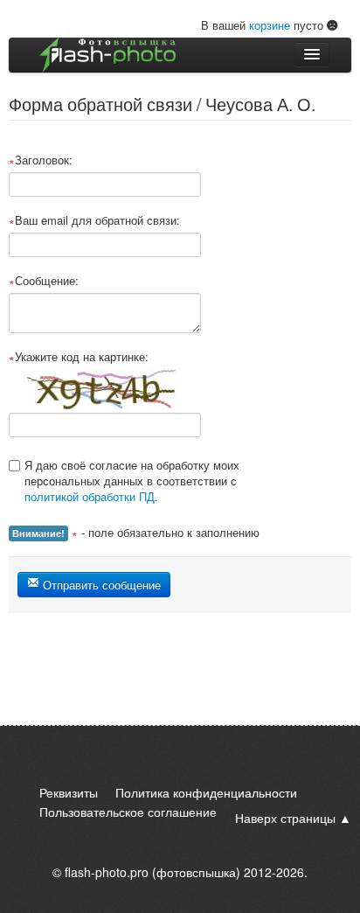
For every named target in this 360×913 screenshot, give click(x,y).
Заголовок (42, 160)
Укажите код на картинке (80, 357)
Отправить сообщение (100, 584)
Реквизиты (68, 792)
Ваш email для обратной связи (96, 220)
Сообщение (45, 281)
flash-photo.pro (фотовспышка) (152, 872)
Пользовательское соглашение (128, 811)
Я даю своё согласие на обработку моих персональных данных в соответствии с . (131, 480)
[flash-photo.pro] (107, 55)
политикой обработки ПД (89, 496)
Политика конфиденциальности (206, 792)
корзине (269, 25)
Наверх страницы (285, 817)
